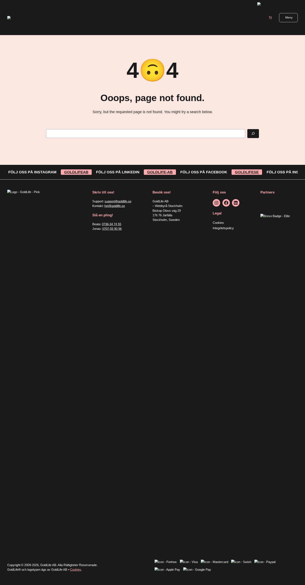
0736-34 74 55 (111, 224)
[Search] (253, 133)
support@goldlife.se (118, 201)
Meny (289, 17)
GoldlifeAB (76, 172)
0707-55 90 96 (112, 228)
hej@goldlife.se (114, 206)
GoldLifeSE (247, 172)
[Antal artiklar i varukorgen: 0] (270, 17)
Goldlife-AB (160, 172)
